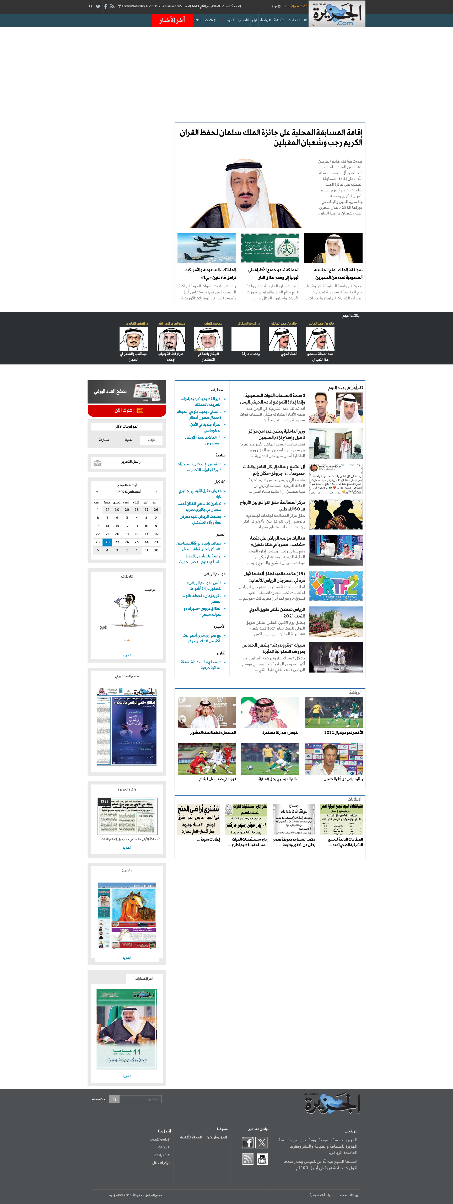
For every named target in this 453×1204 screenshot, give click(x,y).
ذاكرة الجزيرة (127, 789)
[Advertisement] (226, 72)
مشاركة (104, 440)
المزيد (230, 20)
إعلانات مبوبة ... (208, 839)
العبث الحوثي (289, 354)
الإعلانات (210, 20)
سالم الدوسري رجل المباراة (278, 779)
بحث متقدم (99, 1099)
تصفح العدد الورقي (127, 676)
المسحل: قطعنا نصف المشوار (213, 733)
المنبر (221, 534)
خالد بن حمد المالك (322, 323)
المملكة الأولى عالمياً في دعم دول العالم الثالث (130, 839)
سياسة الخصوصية (321, 1195)
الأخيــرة (243, 20)
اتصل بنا (164, 1131)
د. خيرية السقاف (249, 323)
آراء (254, 20)
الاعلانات (355, 799)
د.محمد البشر (213, 323)
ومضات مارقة (251, 354)
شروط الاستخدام (350, 1195)
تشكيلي (219, 482)
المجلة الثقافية (191, 1137)
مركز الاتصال (161, 1163)
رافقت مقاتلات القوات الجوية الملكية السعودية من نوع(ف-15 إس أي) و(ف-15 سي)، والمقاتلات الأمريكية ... (206, 291)
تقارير (221, 653)
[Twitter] (98, 7)
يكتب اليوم (350, 316)
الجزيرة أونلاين (217, 1137)
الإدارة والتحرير (160, 1139)
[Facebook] (106, 7)
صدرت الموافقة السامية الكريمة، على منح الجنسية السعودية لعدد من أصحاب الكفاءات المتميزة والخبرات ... (333, 291)
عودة (275, 6)
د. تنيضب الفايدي (137, 323)
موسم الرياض (214, 574)
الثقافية (279, 20)
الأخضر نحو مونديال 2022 (343, 733)
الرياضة (265, 20)
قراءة (151, 440)
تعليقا (128, 440)
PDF (198, 20)
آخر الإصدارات (144, 979)
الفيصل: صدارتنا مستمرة (280, 733)
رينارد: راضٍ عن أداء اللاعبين (343, 779)
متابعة (220, 455)
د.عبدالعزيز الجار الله (171, 323)
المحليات (294, 20)
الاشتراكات (162, 1155)
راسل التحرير (131, 462)
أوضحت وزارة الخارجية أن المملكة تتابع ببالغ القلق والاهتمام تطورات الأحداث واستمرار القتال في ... (272, 291)
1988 (104, 801)
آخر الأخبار (172, 20)
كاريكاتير (127, 576)
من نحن (351, 1131)
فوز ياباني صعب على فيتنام (217, 779)
